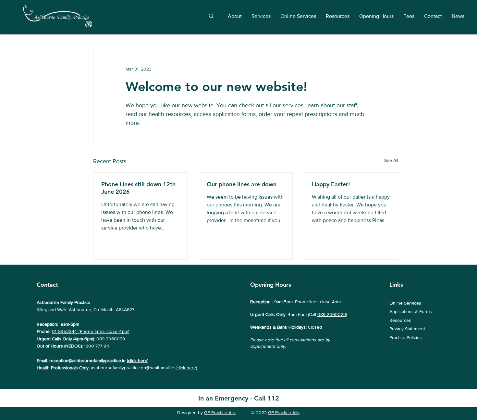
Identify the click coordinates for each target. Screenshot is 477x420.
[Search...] (211, 16)
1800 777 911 (96, 345)
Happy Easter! (331, 184)
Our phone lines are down (241, 184)
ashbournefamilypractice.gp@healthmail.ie (132, 367)
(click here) (137, 360)
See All (391, 160)
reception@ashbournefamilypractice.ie (87, 360)
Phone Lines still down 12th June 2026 (138, 187)
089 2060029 (110, 338)
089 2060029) (332, 314)
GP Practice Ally (220, 412)
